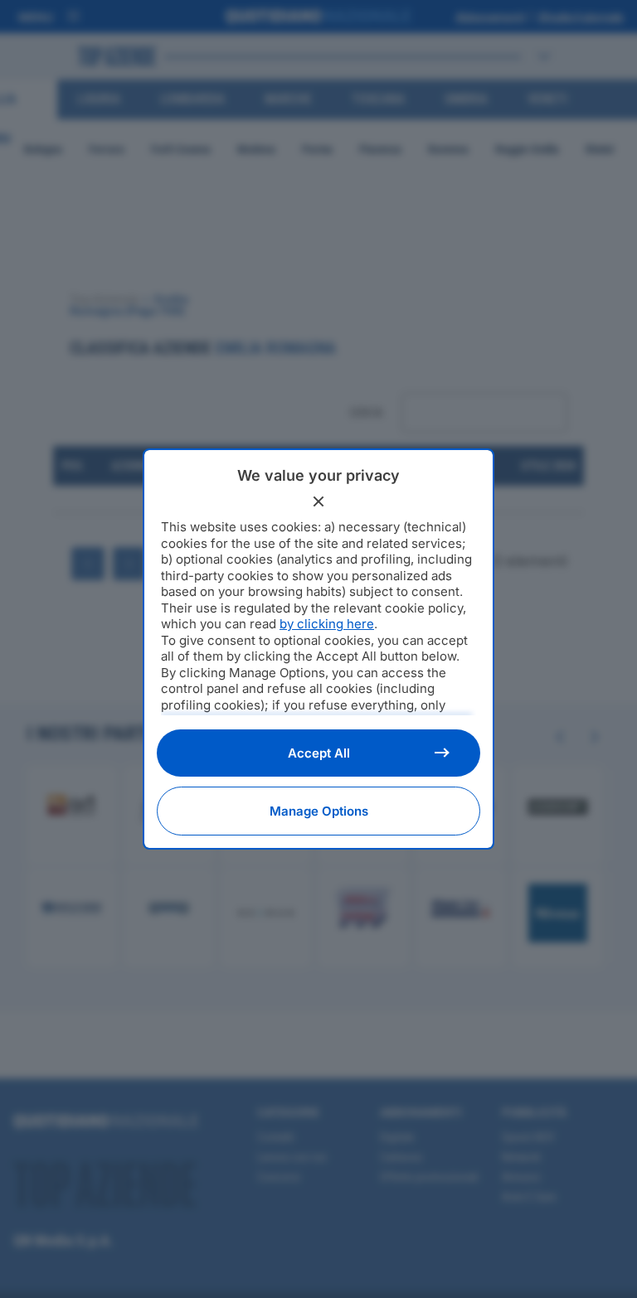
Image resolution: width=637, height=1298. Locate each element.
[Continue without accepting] (318, 501)
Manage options (319, 811)
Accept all (319, 753)
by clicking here (327, 624)
